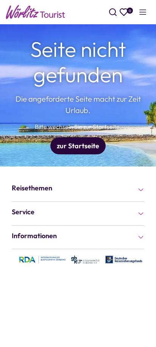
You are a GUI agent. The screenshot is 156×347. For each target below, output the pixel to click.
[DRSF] (123, 259)
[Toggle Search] (112, 12)
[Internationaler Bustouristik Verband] (42, 259)
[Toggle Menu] (142, 12)
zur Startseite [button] (78, 145)
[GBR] (85, 259)
